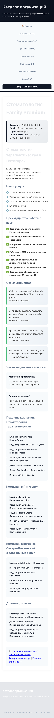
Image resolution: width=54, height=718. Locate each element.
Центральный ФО (27, 33)
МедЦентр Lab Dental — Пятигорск (26, 563)
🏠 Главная (27, 26)
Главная (6, 13)
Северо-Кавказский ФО (27, 87)
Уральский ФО (27, 56)
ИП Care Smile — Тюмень (21, 475)
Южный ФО (27, 79)
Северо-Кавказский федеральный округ (29, 13)
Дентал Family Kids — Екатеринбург (27, 470)
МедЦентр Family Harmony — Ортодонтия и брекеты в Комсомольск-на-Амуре (23, 632)
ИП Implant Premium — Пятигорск (26, 567)
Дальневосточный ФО (27, 71)
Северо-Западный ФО (27, 41)
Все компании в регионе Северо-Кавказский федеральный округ (23, 654)
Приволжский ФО (27, 49)
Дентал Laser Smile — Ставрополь (26, 465)
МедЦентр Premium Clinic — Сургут (26, 444)
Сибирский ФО (27, 64)
